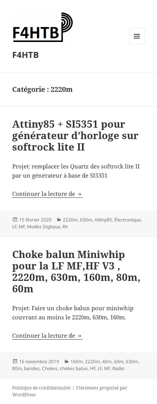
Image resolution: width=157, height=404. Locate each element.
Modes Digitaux (43, 226)
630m (86, 219)
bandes (32, 368)
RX (65, 226)
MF (22, 226)
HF (92, 368)
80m (17, 368)
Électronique (127, 219)
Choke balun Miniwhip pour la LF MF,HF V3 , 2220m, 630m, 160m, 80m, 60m (76, 271)
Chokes (50, 368)
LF (14, 226)
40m (107, 361)
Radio (118, 368)
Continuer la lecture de (47, 193)
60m (118, 361)
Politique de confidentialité (41, 388)
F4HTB (25, 54)
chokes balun (74, 368)
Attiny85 (103, 219)
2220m (70, 219)
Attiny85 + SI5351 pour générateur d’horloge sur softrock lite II (75, 135)
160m (76, 361)
